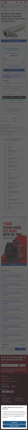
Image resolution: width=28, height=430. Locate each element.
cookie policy (17, 416)
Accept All (14, 422)
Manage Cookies (14, 426)
